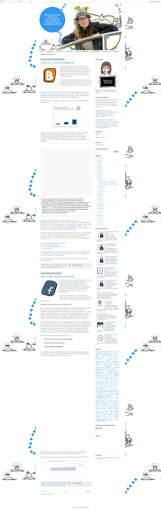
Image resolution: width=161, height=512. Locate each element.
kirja (114, 374)
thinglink (104, 404)
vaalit (110, 409)
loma (118, 378)
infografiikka (111, 370)
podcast (110, 388)
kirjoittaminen (104, 375)
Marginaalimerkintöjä (114, 380)
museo (96, 385)
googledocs (116, 364)
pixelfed (106, 388)
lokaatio (114, 378)
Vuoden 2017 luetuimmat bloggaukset (57, 63)
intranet (104, 372)
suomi (112, 400)
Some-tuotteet (69, 51)
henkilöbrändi (99, 369)
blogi (46, 267)
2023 (98, 165)
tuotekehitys (110, 406)
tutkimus (116, 406)
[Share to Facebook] (79, 265)
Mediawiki (97, 383)
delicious (111, 357)
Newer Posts (44, 491)
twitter (97, 408)
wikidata (110, 414)
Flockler (105, 362)
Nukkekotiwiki (106, 385)
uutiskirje (105, 409)
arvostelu (117, 351)
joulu (111, 372)
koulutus (58, 485)
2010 (98, 224)
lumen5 (97, 380)
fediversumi (98, 362)
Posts (99, 134)
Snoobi (105, 393)
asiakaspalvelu (99, 353)
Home (42, 51)
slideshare (116, 391)
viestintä (97, 413)
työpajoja (68, 283)
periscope (117, 386)
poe (113, 388)
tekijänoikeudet (115, 403)
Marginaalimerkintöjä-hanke (48, 54)
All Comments (101, 137)
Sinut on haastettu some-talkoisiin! (105, 292)
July (99, 195)
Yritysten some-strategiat (81, 51)
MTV (118, 383)
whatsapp (101, 414)
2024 (98, 162)
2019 (98, 173)
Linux (111, 378)
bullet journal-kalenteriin (78, 81)
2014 (98, 215)
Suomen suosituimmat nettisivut (62, 251)
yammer (108, 417)
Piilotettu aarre (59, 51)
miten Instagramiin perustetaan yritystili (75, 224)
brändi (104, 354)
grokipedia (97, 365)
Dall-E (106, 357)
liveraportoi (98, 113)
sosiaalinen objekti (115, 396)
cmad (97, 356)
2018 (98, 176)
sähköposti (113, 390)
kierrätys (106, 374)
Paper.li (108, 386)
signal (117, 390)
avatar (111, 353)
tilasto (58, 267)
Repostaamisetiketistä (65, 222)
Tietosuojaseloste (99, 145)
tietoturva (117, 404)
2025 (98, 160)
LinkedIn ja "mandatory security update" (110, 323)
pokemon (117, 388)
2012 (98, 220)
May (99, 199)
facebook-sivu (53, 485)
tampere (97, 403)
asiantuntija (107, 353)
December (101, 180)
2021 (98, 169)
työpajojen (108, 105)
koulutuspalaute (108, 377)
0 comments (64, 264)
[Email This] (73, 265)
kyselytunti (101, 378)
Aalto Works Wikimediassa (111, 256)
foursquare (110, 362)
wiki (106, 414)
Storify (103, 400)
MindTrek (103, 383)
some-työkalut (98, 394)
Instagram (50, 267)
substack (107, 400)
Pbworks (112, 386)
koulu (96, 377)
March (100, 204)
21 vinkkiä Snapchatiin (47, 248)
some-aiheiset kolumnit (111, 121)
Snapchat (100, 393)
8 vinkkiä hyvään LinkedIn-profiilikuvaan (51, 246)
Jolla (108, 372)
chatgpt (113, 354)
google (97, 364)
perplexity (97, 388)
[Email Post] (69, 264)
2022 (98, 167)
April (99, 202)
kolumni (116, 375)
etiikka (102, 361)
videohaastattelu (114, 411)
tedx (110, 403)
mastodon (106, 382)
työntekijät (116, 408)
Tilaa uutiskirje (106, 51)
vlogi (96, 414)
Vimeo (107, 413)
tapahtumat (104, 403)
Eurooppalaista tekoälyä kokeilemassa (110, 335)
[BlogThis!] (75, 265)
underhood (97, 409)
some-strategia (115, 393)
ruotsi (109, 390)
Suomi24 (117, 400)
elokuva (112, 359)
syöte (117, 401)
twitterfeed (110, 408)
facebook (47, 485)
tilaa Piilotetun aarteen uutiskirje (103, 123)
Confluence (103, 356)
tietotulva (111, 405)
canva (107, 354)
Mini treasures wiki (111, 383)
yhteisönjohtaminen (101, 419)
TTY (105, 406)
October (100, 189)
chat (110, 354)
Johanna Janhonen (50, 264)
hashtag (107, 367)
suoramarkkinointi (99, 401)
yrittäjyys (103, 421)
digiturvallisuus (98, 359)
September (101, 191)
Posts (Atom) (51, 494)
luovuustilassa (104, 380)
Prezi (96, 390)
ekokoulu (108, 359)
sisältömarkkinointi (108, 391)
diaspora (117, 357)
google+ (110, 364)
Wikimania (116, 414)
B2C (118, 353)
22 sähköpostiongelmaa (103, 313)
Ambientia (107, 351)
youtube (97, 421)
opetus (100, 386)
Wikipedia (116, 416)
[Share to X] (77, 265)
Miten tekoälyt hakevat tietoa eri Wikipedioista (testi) (110, 245)
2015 (98, 213)
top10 (61, 267)
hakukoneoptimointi (99, 367)
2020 (98, 171)
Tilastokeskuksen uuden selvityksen (50, 100)
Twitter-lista (103, 408)
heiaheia (116, 367)
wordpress (97, 417)
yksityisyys (110, 419)
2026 (98, 158)
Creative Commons (113, 356)
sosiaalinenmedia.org (100, 398)
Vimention (102, 413)
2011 (98, 222)
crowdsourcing (99, 358)
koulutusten (102, 105)
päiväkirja (104, 386)
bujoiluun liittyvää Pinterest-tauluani (78, 83)
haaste (117, 366)
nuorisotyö (116, 385)
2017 (98, 178)
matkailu (112, 382)
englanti (117, 359)
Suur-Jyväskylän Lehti (110, 401)
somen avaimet (108, 394)
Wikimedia (98, 416)
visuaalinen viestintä (114, 413)
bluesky (100, 354)
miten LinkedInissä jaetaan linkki (49, 245)
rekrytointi (104, 390)
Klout (112, 375)
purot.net (100, 390)
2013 (98, 217)
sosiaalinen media (102, 397)
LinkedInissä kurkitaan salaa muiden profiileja (53, 93)
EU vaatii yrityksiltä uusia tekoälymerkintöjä (110, 281)
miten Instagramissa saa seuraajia (71, 132)
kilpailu (111, 374)
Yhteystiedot (115, 51)
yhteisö (117, 417)
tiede (107, 404)
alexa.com (98, 351)
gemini (117, 362)
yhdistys (112, 417)
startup (117, 398)
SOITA (109, 393)
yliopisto (117, 419)
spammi (111, 398)
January (100, 208)
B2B (115, 353)
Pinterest (102, 388)
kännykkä (97, 374)
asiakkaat (112, 101)
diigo (104, 359)
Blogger (87, 507)
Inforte (117, 370)
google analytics (104, 364)
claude (117, 354)
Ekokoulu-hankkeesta (100, 116)
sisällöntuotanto (99, 391)
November (101, 186)
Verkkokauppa (49, 51)
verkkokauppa (99, 411)
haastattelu (107, 366)
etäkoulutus (97, 361)
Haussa (111, 367)
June (99, 197)
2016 (98, 211)
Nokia (100, 385)
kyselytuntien (115, 105)
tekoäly (97, 405)
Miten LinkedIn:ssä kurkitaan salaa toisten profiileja (110, 269)
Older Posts (88, 491)
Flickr (102, 362)
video (64, 485)
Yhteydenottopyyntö (95, 51)
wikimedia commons (107, 416)
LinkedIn (54, 267)
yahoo (103, 417)
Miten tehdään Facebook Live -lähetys (58, 276)
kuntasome (116, 377)
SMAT (96, 393)
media (117, 382)
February (100, 206)
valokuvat (116, 409)
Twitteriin (43, 234)
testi (100, 404)
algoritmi (103, 351)
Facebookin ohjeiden (46, 335)
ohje (62, 485)
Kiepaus (102, 374)
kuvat (97, 379)
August (100, 193)
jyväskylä (116, 372)
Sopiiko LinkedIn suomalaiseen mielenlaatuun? (108, 303)
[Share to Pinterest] (80, 265)
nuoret (111, 385)
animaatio (112, 351)
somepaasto (116, 394)
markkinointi (98, 382)
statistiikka (98, 400)
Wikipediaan (98, 115)
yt (106, 421)
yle (114, 419)
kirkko (109, 375)
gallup (114, 362)
